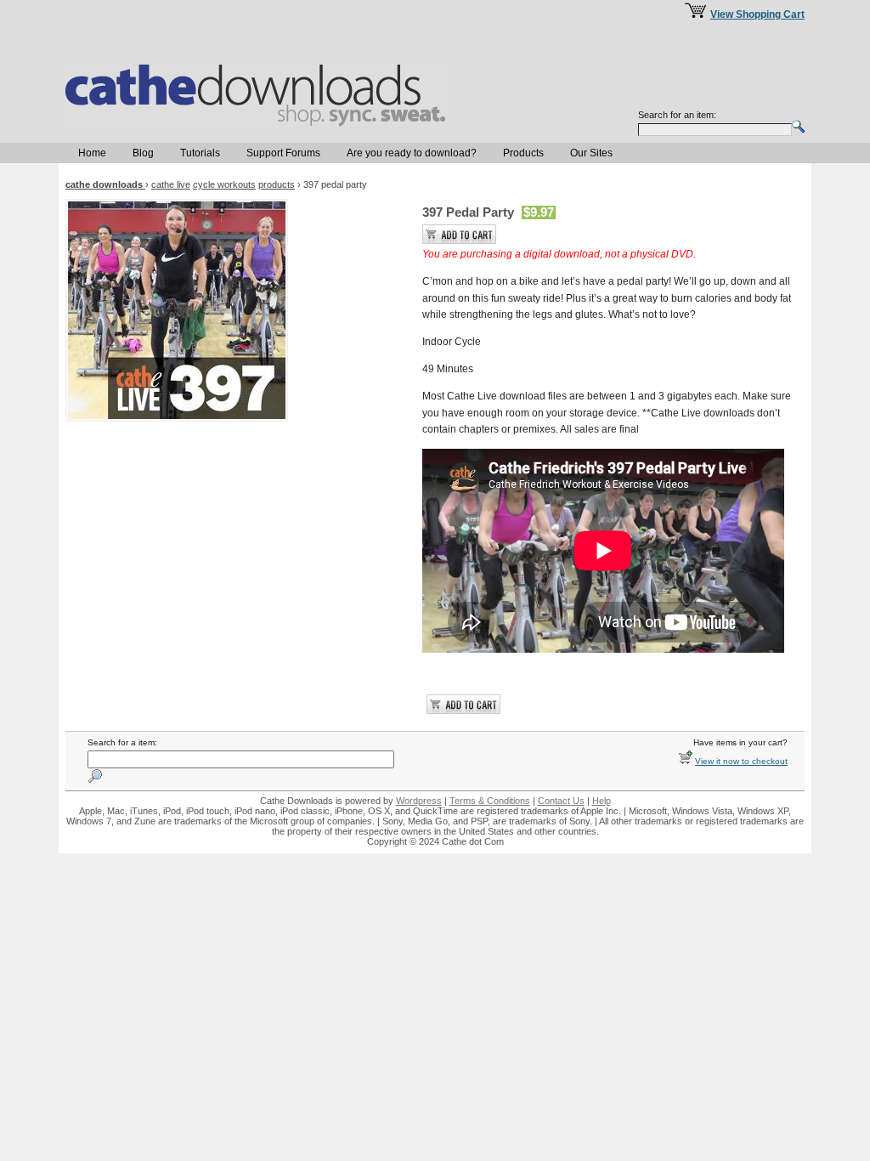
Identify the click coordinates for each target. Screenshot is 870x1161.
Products (523, 153)
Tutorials (200, 153)
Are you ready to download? (412, 153)
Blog (143, 153)
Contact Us (561, 801)
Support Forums (283, 153)
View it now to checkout (741, 761)
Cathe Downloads (105, 184)
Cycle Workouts (224, 184)
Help (601, 801)
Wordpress (419, 801)
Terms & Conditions (489, 801)
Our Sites (591, 153)
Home (92, 153)
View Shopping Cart (757, 14)
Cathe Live (170, 184)
